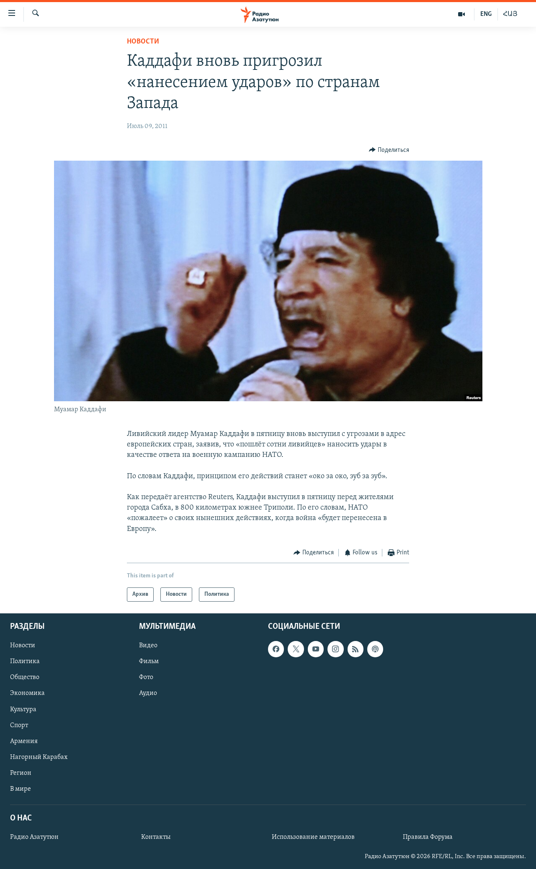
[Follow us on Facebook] (276, 649)
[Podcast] (375, 649)
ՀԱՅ (510, 14)
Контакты (155, 837)
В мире (20, 789)
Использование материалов (313, 837)
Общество (24, 677)
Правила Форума (428, 837)
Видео (148, 646)
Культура (23, 709)
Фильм (149, 662)
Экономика (27, 693)
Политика (25, 662)
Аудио (148, 693)
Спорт (19, 725)
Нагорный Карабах (38, 757)
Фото (146, 677)
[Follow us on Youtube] (316, 649)
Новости (143, 42)
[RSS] (355, 649)
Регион (20, 773)
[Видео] (461, 14)
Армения (24, 741)
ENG (486, 14)
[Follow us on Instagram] (335, 649)
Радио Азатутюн (34, 837)
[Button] (389, 150)
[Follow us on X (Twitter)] (296, 649)
